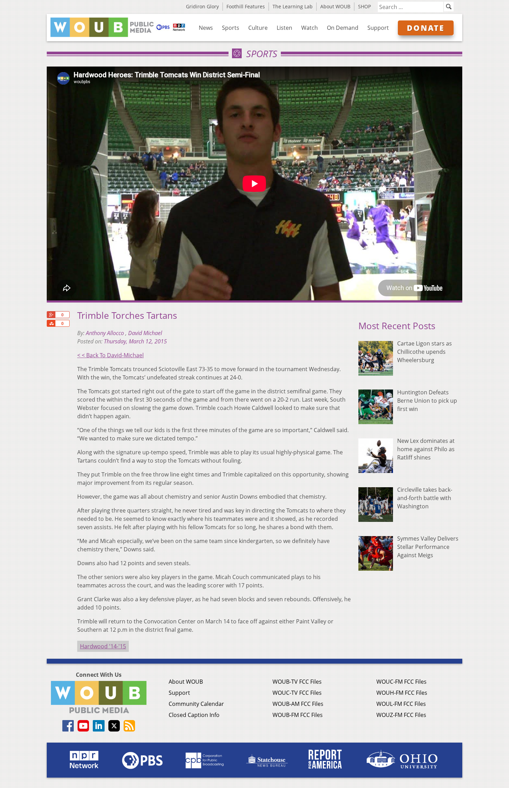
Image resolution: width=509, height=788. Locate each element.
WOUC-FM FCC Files (401, 681)
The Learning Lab (293, 6)
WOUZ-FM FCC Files (401, 715)
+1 (51, 314)
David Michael (145, 333)
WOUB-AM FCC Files (298, 704)
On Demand (342, 28)
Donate (426, 28)
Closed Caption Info (194, 715)
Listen (284, 28)
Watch (309, 28)
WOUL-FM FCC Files (401, 704)
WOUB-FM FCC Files (298, 715)
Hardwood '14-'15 (103, 646)
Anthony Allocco (105, 333)
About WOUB (335, 6)
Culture (258, 28)
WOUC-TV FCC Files (297, 693)
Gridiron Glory (202, 6)
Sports (230, 28)
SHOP (364, 6)
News (206, 28)
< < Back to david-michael (110, 355)
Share (51, 323)
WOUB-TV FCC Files (297, 681)
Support (378, 28)
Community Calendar (196, 704)
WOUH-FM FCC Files (401, 693)
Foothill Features (245, 6)
